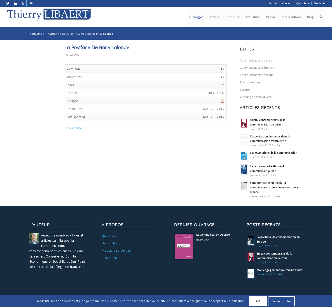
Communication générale (257, 68)
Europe (245, 89)
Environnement (250, 82)
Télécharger (67, 33)
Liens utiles (109, 243)
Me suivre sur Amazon (117, 250)
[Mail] (31, 3)
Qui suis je (302, 3)
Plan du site (110, 258)
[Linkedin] (15, 3)
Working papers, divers (256, 97)
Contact (287, 3)
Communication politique (257, 75)
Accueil (273, 3)
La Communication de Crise (213, 234)
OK (258, 301)
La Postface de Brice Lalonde (97, 47)
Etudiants (319, 3)
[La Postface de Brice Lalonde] (38, 66)
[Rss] (23, 3)
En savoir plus (281, 301)
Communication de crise (256, 60)
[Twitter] (8, 3)
